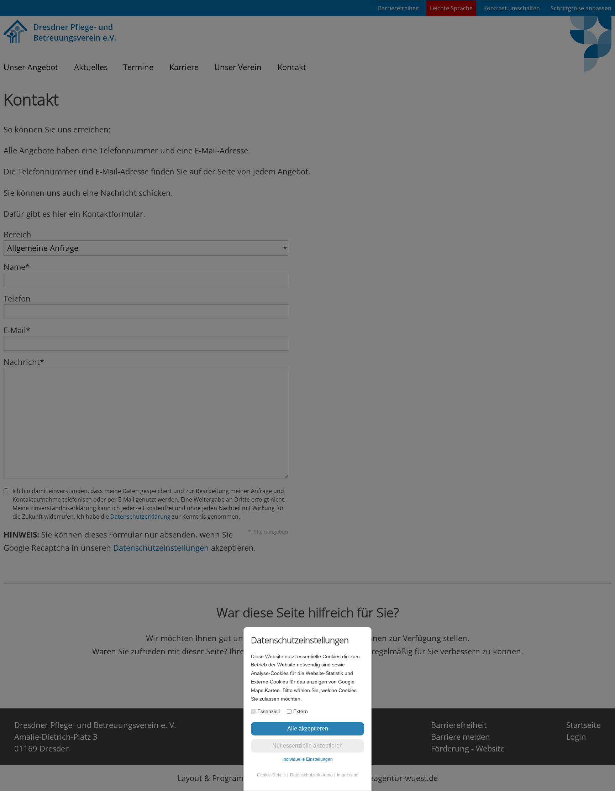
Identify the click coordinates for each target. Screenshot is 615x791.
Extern (300, 711)
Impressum (347, 774)
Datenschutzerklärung (311, 774)
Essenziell (268, 711)
